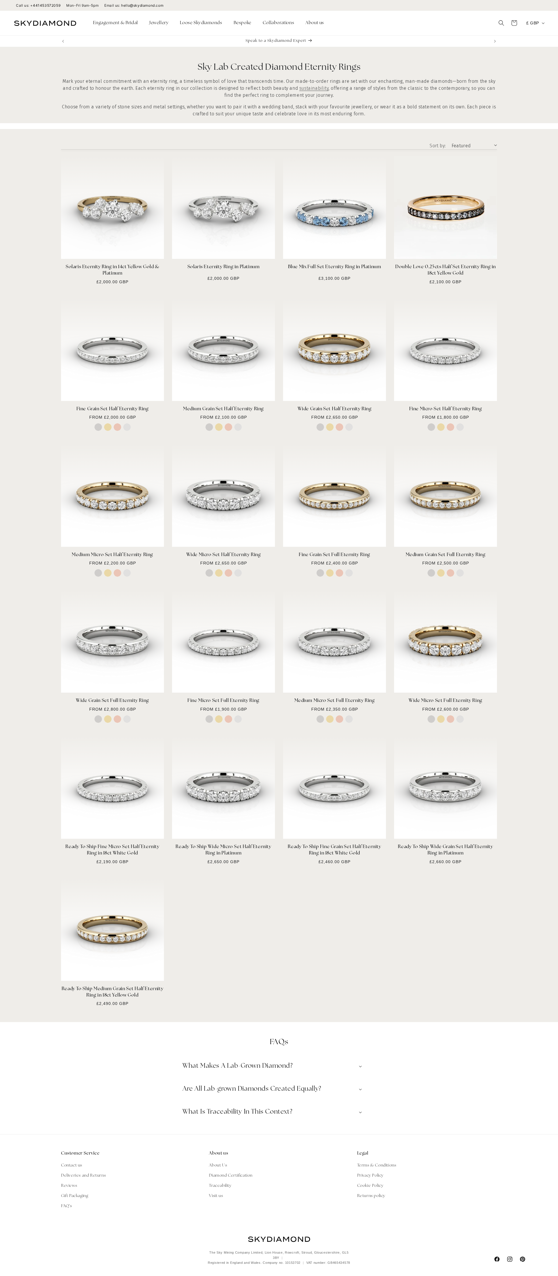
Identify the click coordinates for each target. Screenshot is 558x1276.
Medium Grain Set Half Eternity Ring (223, 409)
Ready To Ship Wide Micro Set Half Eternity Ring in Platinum (223, 850)
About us (314, 23)
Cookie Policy (370, 1186)
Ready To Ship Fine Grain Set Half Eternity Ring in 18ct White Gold (334, 850)
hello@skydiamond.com (142, 5)
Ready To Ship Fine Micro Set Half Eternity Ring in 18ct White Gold (112, 850)
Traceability (220, 1186)
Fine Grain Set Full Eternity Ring (334, 555)
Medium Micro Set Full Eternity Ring (334, 700)
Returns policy (371, 1196)
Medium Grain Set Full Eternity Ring (446, 555)
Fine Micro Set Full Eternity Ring (223, 700)
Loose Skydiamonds (201, 23)
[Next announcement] (495, 41)
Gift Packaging (74, 1196)
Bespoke (242, 23)
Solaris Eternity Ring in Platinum (223, 267)
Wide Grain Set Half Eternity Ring (335, 409)
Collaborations (278, 23)
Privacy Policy (370, 1175)
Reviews (69, 1186)
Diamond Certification (231, 1175)
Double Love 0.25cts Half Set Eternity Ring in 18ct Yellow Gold (445, 270)
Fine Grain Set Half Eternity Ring (112, 409)
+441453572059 (45, 5)
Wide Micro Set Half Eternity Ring (223, 555)
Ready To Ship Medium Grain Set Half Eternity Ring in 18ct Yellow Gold (112, 992)
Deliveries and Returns (83, 1175)
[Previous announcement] (63, 41)
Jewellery (159, 23)
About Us (218, 1165)
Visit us (216, 1196)
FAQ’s (66, 1206)
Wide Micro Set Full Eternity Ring (445, 700)
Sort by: (438, 145)
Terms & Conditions (376, 1165)
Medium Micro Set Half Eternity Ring (112, 555)
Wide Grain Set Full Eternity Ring (112, 700)
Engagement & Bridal (115, 23)
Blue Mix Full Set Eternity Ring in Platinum (334, 267)
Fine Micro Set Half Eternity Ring (445, 409)
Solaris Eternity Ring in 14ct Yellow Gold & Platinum (112, 270)
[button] (118, 23)
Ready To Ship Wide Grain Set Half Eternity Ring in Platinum (445, 850)
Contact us (71, 1165)
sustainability (313, 88)
